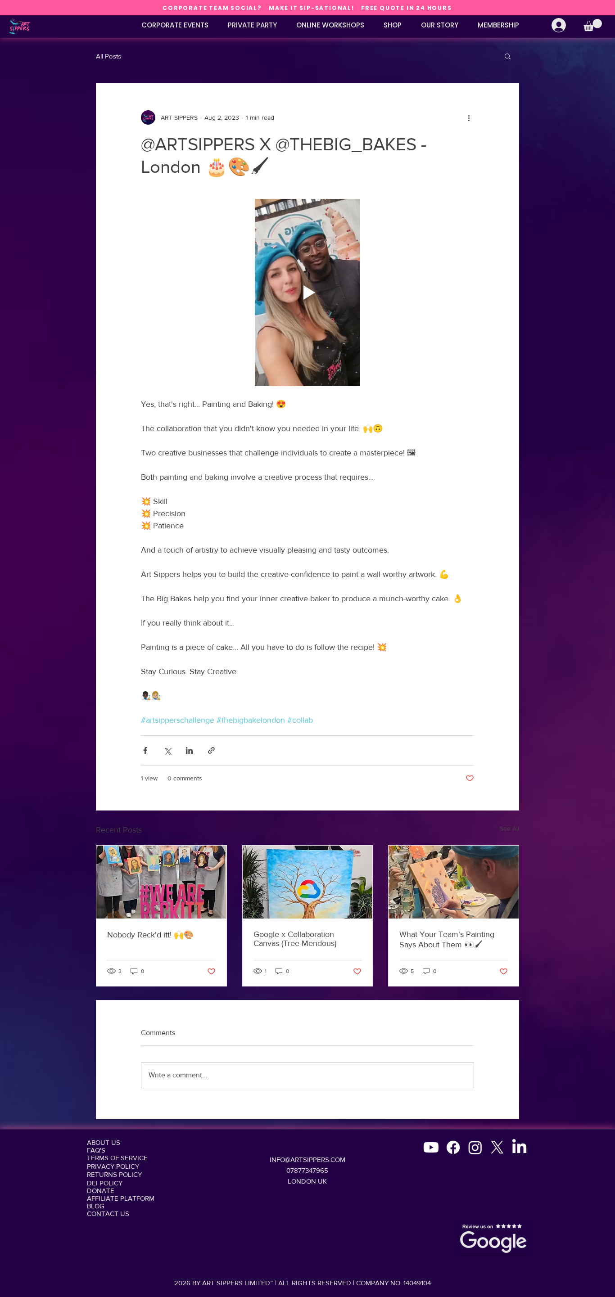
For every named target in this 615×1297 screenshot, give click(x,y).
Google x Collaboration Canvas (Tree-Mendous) (294, 939)
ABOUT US (103, 1142)
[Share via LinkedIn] (189, 750)
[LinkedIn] (519, 1147)
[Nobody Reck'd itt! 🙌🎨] (161, 882)
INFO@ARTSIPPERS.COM (307, 1159)
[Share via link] (211, 750)
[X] (497, 1147)
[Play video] (307, 292)
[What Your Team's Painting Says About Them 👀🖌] (454, 882)
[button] (592, 25)
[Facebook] (453, 1147)
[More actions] (468, 117)
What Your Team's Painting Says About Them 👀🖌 (446, 939)
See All (509, 828)
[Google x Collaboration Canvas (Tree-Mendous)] (308, 882)
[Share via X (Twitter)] (167, 750)
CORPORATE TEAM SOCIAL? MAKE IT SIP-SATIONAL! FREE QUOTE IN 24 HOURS (307, 8)
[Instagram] (475, 1147)
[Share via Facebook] (145, 750)
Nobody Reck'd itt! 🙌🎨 (150, 934)
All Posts (108, 56)
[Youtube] (431, 1147)
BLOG (95, 1206)
